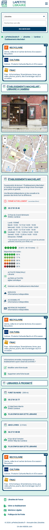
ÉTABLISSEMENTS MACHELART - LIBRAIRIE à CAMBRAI (24, 87)
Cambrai (37, 37)
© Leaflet (38, 171)
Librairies (26, 37)
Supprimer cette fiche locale (18, 374)
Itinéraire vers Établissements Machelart (23, 286)
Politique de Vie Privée (16, 514)
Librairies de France (15, 500)
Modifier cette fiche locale (18, 368)
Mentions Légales (15, 510)
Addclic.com (27, 527)
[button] (24, 151)
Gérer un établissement (17, 506)
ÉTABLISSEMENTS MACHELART (24, 179)
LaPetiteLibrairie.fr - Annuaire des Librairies (27, 523)
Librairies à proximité (19, 383)
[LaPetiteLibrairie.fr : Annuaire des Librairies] (17, 4)
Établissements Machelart (15, 39)
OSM (45, 171)
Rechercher (24, 29)
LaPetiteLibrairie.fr (12, 37)
